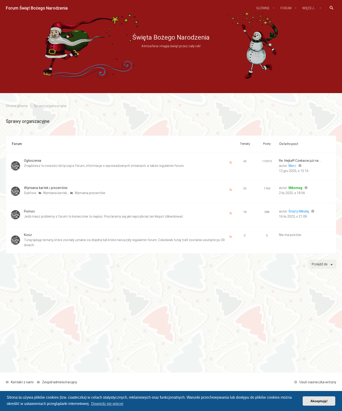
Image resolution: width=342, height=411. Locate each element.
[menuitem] (331, 8)
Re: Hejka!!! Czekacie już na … (300, 160)
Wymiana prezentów (90, 193)
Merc (292, 166)
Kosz (28, 235)
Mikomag (295, 188)
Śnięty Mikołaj (298, 211)
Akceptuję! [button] (319, 401)
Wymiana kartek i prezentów (45, 188)
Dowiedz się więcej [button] (107, 404)
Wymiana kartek (55, 193)
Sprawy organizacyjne (28, 121)
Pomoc (29, 211)
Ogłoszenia (32, 160)
